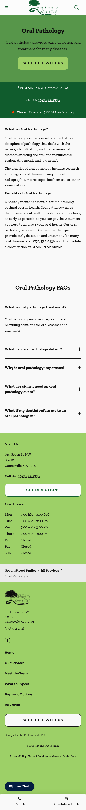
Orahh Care (69, 756)
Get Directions (43, 490)
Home (9, 652)
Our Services (14, 663)
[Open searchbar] (76, 7)
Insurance (12, 705)
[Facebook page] (7, 640)
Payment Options (18, 694)
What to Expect (17, 684)
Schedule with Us (43, 63)
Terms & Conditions (39, 756)
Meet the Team (16, 673)
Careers (56, 756)
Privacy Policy (18, 756)
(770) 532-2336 (49, 100)
